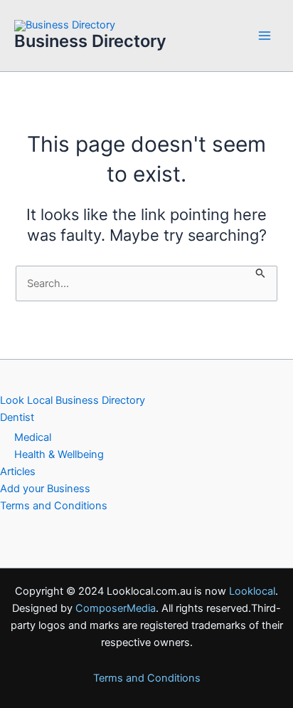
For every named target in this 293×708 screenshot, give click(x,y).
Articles (18, 471)
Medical (32, 437)
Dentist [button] (17, 417)
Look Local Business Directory (72, 400)
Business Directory (90, 41)
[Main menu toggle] (264, 35)
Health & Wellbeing (59, 454)
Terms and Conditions (53, 505)
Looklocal (252, 591)
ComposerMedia (115, 608)
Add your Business (45, 488)
